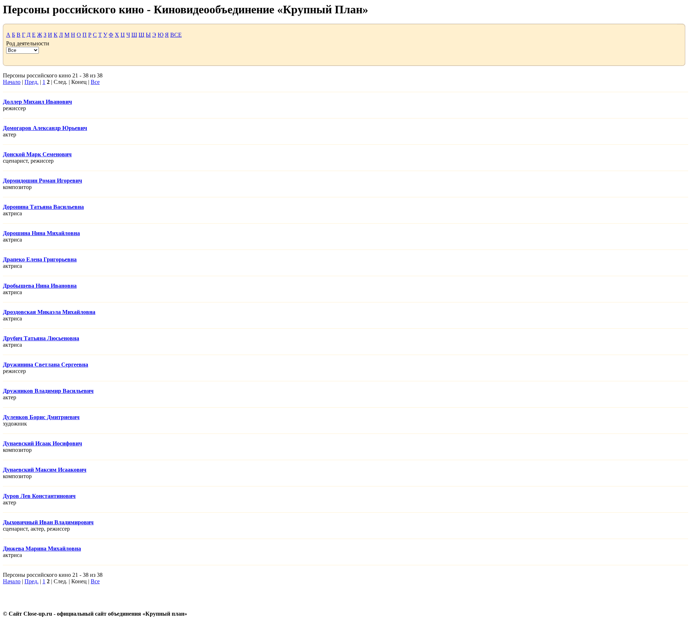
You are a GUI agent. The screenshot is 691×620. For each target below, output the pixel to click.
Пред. (31, 82)
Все (95, 82)
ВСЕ (176, 35)
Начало (12, 82)
